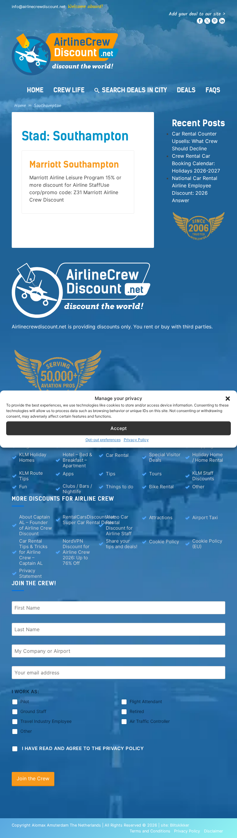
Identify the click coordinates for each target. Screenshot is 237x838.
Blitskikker (179, 825)
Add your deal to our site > (197, 14)
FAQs (213, 90)
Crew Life (69, 90)
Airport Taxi (205, 517)
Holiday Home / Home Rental (207, 457)
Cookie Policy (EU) (207, 543)
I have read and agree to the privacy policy (83, 748)
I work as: (25, 691)
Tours (155, 474)
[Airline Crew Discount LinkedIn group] (222, 22)
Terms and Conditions (150, 831)
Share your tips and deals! (121, 543)
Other (198, 487)
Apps (68, 474)
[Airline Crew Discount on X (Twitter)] (207, 22)
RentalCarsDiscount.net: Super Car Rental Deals (89, 519)
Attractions (161, 517)
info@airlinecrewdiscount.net (38, 6)
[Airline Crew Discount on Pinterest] (215, 22)
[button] (228, 398)
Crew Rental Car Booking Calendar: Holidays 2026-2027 (196, 163)
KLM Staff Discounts (203, 476)
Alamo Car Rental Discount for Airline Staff (119, 525)
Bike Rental (161, 487)
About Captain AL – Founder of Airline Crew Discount (35, 525)
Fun (23, 487)
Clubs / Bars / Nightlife (77, 488)
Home (35, 90)
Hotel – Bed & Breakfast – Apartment (77, 460)
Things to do (119, 487)
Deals (186, 90)
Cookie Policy (164, 541)
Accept (118, 428)
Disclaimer (213, 831)
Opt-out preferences (103, 439)
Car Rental (117, 455)
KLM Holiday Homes (32, 457)
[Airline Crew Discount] (118, 54)
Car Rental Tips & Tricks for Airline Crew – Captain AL (33, 552)
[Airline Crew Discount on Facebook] (200, 22)
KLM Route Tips (31, 476)
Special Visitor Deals (165, 457)
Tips (110, 474)
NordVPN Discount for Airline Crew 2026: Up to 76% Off (76, 552)
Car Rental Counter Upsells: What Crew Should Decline (195, 141)
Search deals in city (134, 90)
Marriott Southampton (74, 164)
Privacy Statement (30, 573)
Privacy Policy (136, 439)
